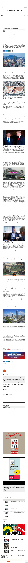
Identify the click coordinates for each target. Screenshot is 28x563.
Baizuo (13, 299)
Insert (8, 561)
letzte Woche (7, 499)
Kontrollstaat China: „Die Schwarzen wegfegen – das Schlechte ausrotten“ (14, 181)
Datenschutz (15, 555)
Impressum (12, 555)
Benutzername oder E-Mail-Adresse (7, 394)
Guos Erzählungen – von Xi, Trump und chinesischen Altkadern (12, 146)
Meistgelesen (6, 497)
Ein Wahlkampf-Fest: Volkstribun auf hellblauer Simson (17, 508)
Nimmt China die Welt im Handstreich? (9, 277)
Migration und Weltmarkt (7, 324)
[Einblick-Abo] (14, 466)
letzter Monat (11, 499)
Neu (10, 497)
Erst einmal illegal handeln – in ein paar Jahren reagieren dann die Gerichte (17, 543)
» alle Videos (24, 521)
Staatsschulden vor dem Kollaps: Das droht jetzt (17, 539)
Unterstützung (8, 555)
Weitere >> (5, 519)
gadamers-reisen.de (9, 349)
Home (1, 555)
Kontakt (4, 555)
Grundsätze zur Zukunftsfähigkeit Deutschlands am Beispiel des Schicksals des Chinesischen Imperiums (13, 98)
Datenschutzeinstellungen (21, 555)
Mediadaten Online (3, 556)
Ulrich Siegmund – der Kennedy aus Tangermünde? (18, 512)
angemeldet (7, 384)
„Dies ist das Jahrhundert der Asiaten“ (8, 242)
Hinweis (20, 382)
